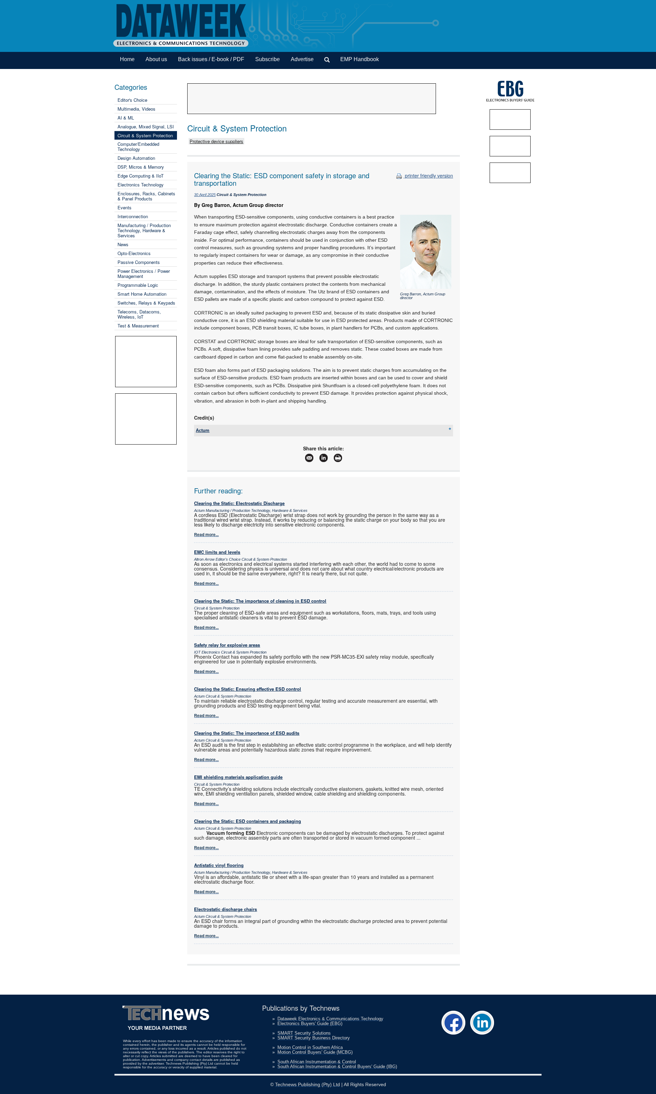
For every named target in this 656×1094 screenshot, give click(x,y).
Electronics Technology (141, 184)
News (123, 244)
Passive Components (139, 262)
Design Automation (136, 158)
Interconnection (133, 216)
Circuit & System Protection (145, 135)
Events (125, 207)
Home (127, 59)
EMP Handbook (359, 59)
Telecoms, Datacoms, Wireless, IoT (139, 314)
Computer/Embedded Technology (138, 146)
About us (156, 59)
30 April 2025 (205, 195)
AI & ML (126, 117)
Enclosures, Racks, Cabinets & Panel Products (146, 196)
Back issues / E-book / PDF (211, 59)
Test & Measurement (138, 325)
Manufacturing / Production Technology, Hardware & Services (144, 230)
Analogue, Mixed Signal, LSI (146, 126)
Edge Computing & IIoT (141, 175)
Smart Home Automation (142, 294)
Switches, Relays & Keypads (146, 302)
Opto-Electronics (134, 253)
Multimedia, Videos (136, 109)
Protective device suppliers (216, 141)
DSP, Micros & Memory (141, 167)
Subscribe (267, 59)
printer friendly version (428, 175)
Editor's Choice (132, 100)
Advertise (302, 59)
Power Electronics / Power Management (144, 273)
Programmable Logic (138, 285)
